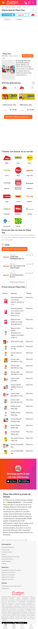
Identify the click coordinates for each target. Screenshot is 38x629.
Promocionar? (6, 550)
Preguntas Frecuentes (8, 547)
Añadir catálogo (6, 561)
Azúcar (19, 7)
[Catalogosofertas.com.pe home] (13, 3)
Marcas (4, 554)
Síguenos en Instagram (8, 575)
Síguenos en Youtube (8, 577)
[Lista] (29, 2)
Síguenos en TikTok (8, 579)
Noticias (4, 563)
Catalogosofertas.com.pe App (10, 556)
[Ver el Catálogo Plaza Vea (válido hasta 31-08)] (8, 70)
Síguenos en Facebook (8, 572)
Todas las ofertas (10, 7)
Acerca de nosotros (7, 559)
